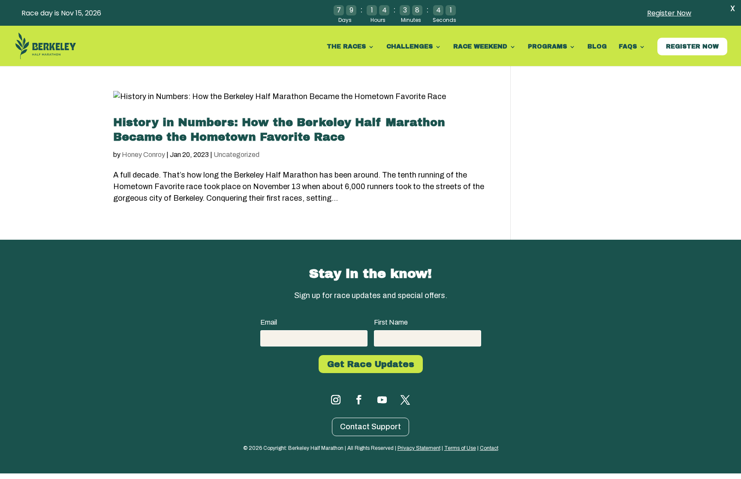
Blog (597, 47)
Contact (489, 448)
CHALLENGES (409, 47)
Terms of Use (460, 448)
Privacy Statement (419, 448)
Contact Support (370, 426)
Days (345, 20)
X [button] (732, 8)
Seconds (444, 20)
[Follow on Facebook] (358, 399)
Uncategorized (236, 154)
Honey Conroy (143, 154)
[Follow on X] (405, 399)
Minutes (411, 20)
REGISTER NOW (692, 46)
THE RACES (346, 47)
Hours (378, 20)
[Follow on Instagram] (335, 399)
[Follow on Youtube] (382, 399)
